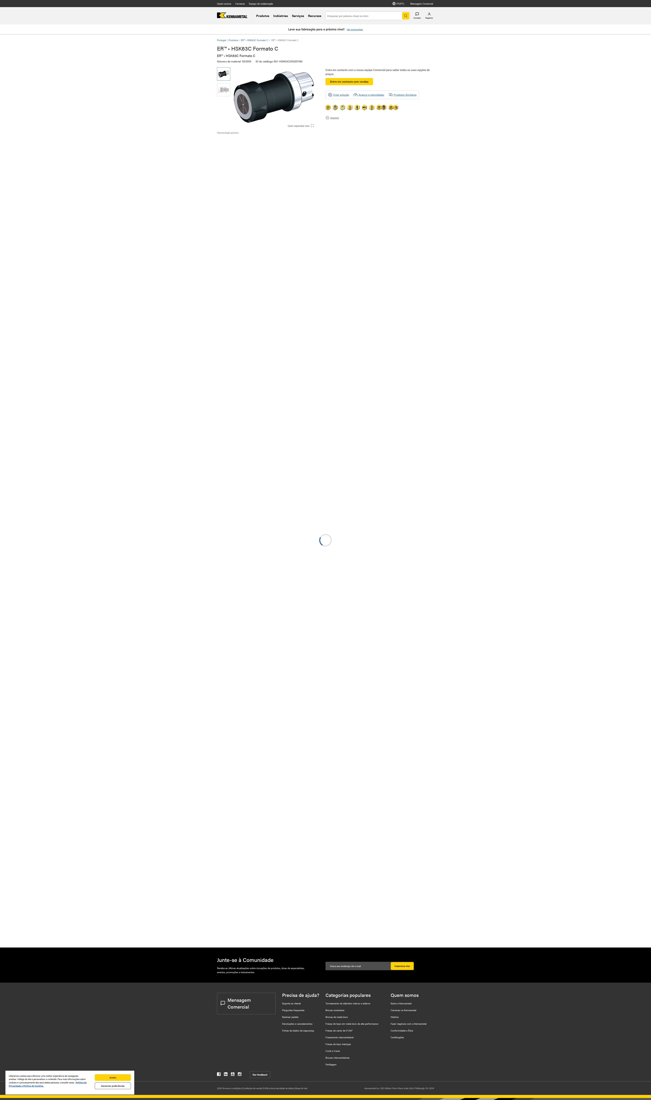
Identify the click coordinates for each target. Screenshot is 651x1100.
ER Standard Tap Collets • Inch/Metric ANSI (259, 709)
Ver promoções (355, 29)
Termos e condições (232, 1088)
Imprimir (334, 117)
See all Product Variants (416, 238)
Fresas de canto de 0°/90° (339, 1030)
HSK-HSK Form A (255, 444)
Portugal (221, 40)
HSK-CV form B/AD (256, 527)
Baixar (421, 321)
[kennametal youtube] (232, 1075)
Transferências (232, 148)
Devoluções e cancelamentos (297, 1023)
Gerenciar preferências (113, 1085)
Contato (417, 17)
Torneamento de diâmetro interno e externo (348, 1003)
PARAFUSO (251, 840)
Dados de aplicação (235, 144)
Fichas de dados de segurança (298, 1030)
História (395, 1017)
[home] (232, 17)
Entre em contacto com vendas (349, 81)
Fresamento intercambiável (339, 1037)
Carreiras (240, 3)
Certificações (397, 1037)
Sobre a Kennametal (401, 1003)
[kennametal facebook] (219, 1075)
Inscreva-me (402, 966)
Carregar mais (325, 812)
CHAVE (248, 876)
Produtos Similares (405, 95)
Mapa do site (301, 1088)
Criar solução (290, 295)
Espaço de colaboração (261, 3)
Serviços (298, 16)
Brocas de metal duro (337, 1017)
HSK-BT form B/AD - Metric (261, 485)
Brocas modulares (335, 1010)
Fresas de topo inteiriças (338, 1044)
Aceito (113, 1077)
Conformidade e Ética (402, 1030)
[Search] (405, 15)
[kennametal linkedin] (226, 1075)
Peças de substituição (236, 160)
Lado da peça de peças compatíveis (244, 156)
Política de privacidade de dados (278, 1088)
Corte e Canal (333, 1051)
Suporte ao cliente (291, 1003)
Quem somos (224, 3)
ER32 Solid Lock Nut (256, 912)
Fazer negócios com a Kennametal (408, 1023)
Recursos (314, 16)
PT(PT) (400, 3)
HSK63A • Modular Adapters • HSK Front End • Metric (265, 403)
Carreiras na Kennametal (403, 1010)
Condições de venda (252, 1088)
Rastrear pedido (290, 1017)
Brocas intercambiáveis (338, 1057)
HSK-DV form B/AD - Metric (261, 383)
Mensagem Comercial (421, 3)
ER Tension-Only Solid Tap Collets (264, 606)
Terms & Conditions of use (382, 319)
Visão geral (230, 140)
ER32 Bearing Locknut (257, 932)
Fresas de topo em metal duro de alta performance (352, 1023)
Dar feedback (260, 1074)
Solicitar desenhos (228, 348)
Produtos (262, 16)
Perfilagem (331, 1064)
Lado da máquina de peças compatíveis (247, 152)
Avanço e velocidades (371, 95)
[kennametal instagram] (239, 1075)
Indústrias (280, 16)
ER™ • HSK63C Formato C (254, 40)
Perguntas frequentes (293, 1010)
